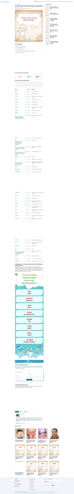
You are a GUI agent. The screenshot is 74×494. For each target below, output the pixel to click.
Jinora (17, 93)
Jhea (17, 258)
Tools (72, 1)
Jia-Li (17, 166)
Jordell (17, 110)
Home (16, 4)
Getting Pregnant (38, 1)
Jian (17, 104)
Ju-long (17, 192)
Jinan (17, 218)
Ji (16, 198)
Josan (17, 156)
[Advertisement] (29, 61)
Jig (16, 212)
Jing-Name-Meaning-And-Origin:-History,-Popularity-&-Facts (20, 148)
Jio (16, 137)
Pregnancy (43, 1)
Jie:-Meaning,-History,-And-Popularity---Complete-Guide (20, 153)
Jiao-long (18, 169)
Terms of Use (31, 484)
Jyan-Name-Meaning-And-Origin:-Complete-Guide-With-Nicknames (20, 252)
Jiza (17, 255)
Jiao (17, 206)
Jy (16, 248)
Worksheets (61, 1)
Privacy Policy (31, 482)
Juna (17, 99)
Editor (21, 411)
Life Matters (65, 1)
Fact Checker (25, 411)
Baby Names (50, 1)
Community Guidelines (32, 489)
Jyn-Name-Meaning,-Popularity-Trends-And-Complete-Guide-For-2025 (20, 117)
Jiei (16, 209)
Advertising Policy (31, 486)
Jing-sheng (18, 171)
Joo (16, 242)
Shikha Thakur (23, 423)
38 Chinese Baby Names (19, 49)
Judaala (17, 245)
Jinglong (17, 260)
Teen (58, 1)
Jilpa (17, 215)
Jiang (17, 203)
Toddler (54, 1)
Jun (16, 96)
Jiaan (17, 112)
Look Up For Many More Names (20, 52)
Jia (16, 200)
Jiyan (17, 101)
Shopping (69, 1)
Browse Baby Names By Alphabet (20, 47)
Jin (16, 91)
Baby (46, 1)
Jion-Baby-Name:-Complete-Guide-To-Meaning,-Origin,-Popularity (18, 143)
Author (17, 411)
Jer (16, 195)
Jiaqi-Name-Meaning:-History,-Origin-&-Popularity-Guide (19, 163)
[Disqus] (29, 398)
